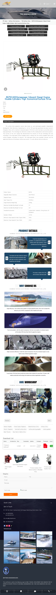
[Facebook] (4, 526)
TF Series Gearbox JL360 (17, 35)
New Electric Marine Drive (19, 432)
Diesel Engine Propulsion (20, 426)
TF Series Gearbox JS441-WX (18, 32)
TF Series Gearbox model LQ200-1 (37, 26)
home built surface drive (20, 429)
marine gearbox (46, 429)
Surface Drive (44, 426)
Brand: (4, 106)
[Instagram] (9, 526)
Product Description (9, 121)
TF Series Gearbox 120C (16, 26)
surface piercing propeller (35, 429)
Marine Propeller (8, 426)
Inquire (8, 116)
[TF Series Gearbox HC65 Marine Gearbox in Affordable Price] (31, 460)
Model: (4, 102)
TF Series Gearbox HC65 (38, 32)
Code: (4, 110)
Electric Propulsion (8, 429)
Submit (10, 494)
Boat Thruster (7, 432)
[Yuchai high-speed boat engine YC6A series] (15, 458)
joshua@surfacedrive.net (10, 518)
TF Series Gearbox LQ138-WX (37, 35)
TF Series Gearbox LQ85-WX (38, 29)
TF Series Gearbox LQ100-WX (17, 29)
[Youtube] (7, 526)
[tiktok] (11, 526)
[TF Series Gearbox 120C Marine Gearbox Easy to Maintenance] (47, 459)
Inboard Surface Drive (33, 426)
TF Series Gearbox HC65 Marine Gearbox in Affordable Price (31, 469)
